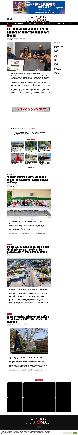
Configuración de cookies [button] (68, 432)
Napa (12, 39)
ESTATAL (25, 23)
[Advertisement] (31, 119)
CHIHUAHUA (56, 45)
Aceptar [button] (75, 432)
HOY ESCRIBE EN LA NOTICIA (42, 23)
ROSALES (55, 68)
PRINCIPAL (15, 23)
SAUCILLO (56, 72)
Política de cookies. (26, 432)
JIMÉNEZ (55, 54)
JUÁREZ (55, 55)
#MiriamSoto (24, 128)
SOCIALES (56, 74)
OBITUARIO (56, 64)
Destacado (33, 128)
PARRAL (55, 65)
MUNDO (53, 23)
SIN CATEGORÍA (57, 73)
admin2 (12, 186)
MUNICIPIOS (20, 23)
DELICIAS (55, 47)
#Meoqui (19, 128)
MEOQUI (55, 59)
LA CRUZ (55, 56)
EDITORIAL (62, 23)
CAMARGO (56, 43)
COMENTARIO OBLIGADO (58, 46)
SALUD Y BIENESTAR (39, 26)
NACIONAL (29, 23)
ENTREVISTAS (34, 23)
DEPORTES (48, 23)
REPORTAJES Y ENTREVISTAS (59, 67)
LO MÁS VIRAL (58, 23)
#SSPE (29, 128)
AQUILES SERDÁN (57, 42)
